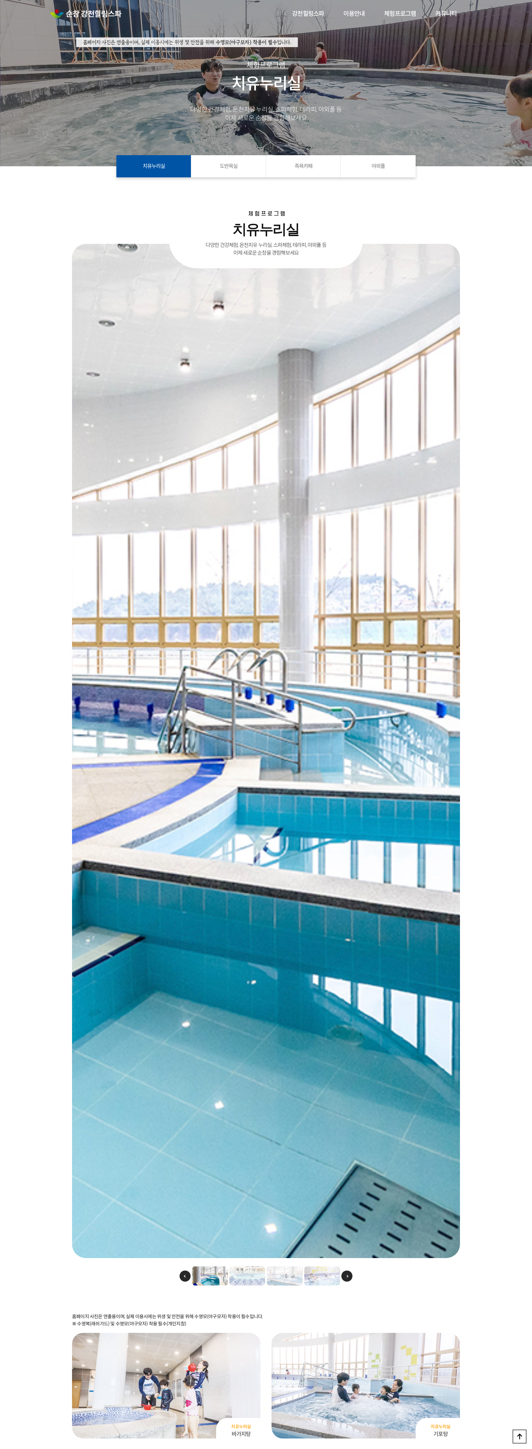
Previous (185, 1276)
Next (346, 1276)
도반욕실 (228, 166)
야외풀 (378, 166)
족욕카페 (303, 166)
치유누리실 (154, 166)
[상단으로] (519, 1436)
